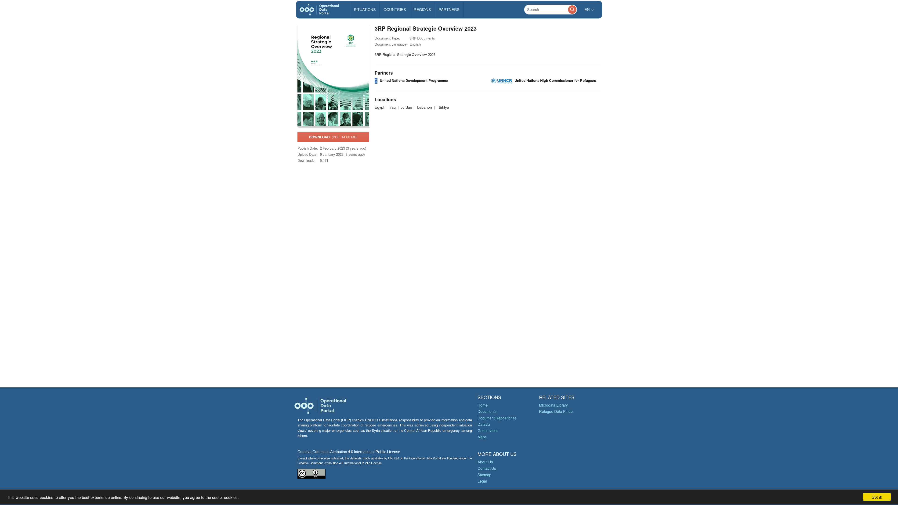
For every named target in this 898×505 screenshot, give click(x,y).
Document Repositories (497, 418)
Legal (482, 481)
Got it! (877, 497)
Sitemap (484, 474)
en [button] (587, 9)
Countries (395, 9)
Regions (422, 9)
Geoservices (488, 430)
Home (483, 405)
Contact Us (487, 468)
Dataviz (484, 424)
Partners (449, 9)
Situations (365, 9)
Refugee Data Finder (556, 411)
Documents (487, 411)
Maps (482, 437)
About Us (485, 462)
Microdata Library (553, 405)
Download (333, 137)
